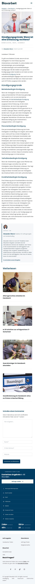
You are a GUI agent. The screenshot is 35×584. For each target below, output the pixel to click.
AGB (13, 578)
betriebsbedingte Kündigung (20, 99)
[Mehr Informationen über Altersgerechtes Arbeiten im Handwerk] (17, 282)
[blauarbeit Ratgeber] (9, 3)
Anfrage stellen (16, 481)
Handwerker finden (8, 542)
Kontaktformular (23, 563)
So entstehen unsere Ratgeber (11, 260)
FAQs (24, 561)
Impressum (20, 578)
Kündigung (12, 74)
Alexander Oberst (8, 49)
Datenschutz (30, 578)
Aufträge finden (25, 542)
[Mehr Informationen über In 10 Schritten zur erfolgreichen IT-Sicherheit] (17, 316)
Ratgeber (4, 8)
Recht (14, 42)
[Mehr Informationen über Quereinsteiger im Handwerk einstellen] (17, 350)
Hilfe (4, 554)
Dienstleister (11, 8)
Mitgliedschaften (25, 545)
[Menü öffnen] (31, 3)
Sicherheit (21, 42)
